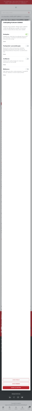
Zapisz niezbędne (16, 383)
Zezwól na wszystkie (16, 387)
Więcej (4, 41)
